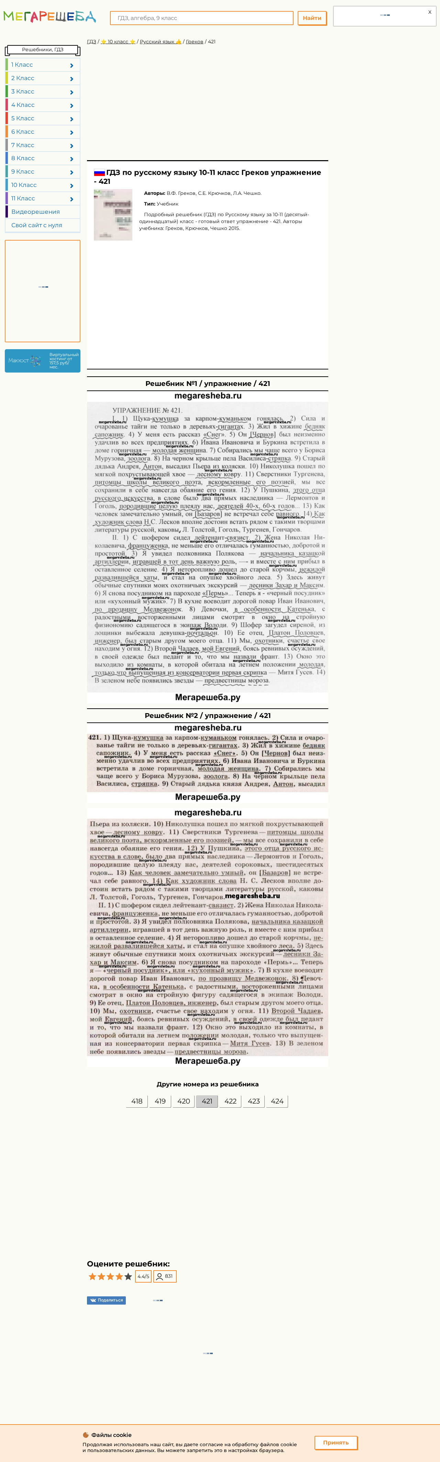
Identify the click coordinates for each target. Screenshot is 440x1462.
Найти (312, 18)
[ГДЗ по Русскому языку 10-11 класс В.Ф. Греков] (113, 215)
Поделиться (110, 1300)
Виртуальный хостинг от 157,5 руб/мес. (63, 361)
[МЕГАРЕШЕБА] (49, 16)
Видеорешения (35, 211)
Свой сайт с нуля (36, 225)
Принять (336, 1442)
